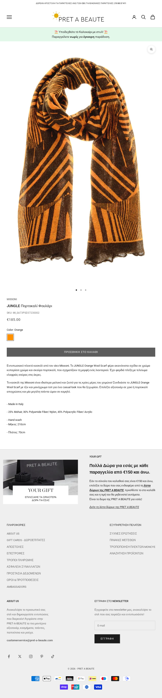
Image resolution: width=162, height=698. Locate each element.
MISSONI (12, 299)
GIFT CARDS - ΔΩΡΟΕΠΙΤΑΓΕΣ (26, 540)
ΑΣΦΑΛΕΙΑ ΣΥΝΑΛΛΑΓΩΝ (23, 566)
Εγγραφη (107, 638)
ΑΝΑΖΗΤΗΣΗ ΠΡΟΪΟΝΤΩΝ (126, 553)
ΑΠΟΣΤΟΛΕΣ (15, 546)
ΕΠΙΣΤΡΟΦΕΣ (15, 553)
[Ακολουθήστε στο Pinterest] (42, 656)
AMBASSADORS (16, 586)
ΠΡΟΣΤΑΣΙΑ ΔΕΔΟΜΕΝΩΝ (24, 573)
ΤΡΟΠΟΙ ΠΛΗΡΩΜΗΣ (20, 560)
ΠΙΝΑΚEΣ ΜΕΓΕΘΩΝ (123, 540)
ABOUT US (13, 533)
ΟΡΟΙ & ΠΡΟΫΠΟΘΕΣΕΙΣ (23, 580)
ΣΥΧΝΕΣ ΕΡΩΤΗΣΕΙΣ (123, 533)
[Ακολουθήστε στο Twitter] (20, 656)
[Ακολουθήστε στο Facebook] (9, 656)
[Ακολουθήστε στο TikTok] (53, 656)
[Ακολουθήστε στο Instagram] (31, 656)
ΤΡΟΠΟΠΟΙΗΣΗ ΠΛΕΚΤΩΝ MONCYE (132, 546)
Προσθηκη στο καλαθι (81, 352)
